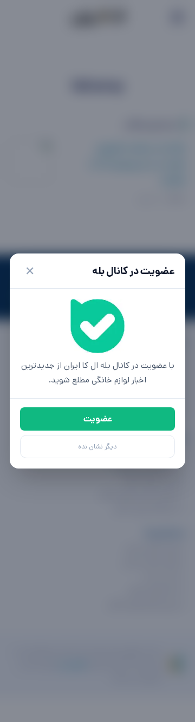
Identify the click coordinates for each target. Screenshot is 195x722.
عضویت (97, 419)
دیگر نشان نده (97, 446)
